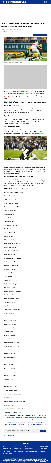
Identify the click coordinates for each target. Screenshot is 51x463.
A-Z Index (42, 451)
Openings (16, 446)
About (5, 446)
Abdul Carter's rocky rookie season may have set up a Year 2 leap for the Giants (25, 425)
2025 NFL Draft (11, 435)
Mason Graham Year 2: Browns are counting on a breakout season (23, 420)
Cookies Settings (7, 453)
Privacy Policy (29, 448)
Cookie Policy (6, 451)
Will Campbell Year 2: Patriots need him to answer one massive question (25, 422)
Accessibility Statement (31, 451)
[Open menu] (3, 2)
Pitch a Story (17, 448)
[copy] (12, 35)
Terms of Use (43, 448)
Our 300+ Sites (44, 446)
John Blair (6, 32)
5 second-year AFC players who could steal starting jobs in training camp (25, 417)
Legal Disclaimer (18, 451)
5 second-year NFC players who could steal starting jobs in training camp (25, 415)
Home (5, 435)
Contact (27, 446)
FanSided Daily (7, 448)
